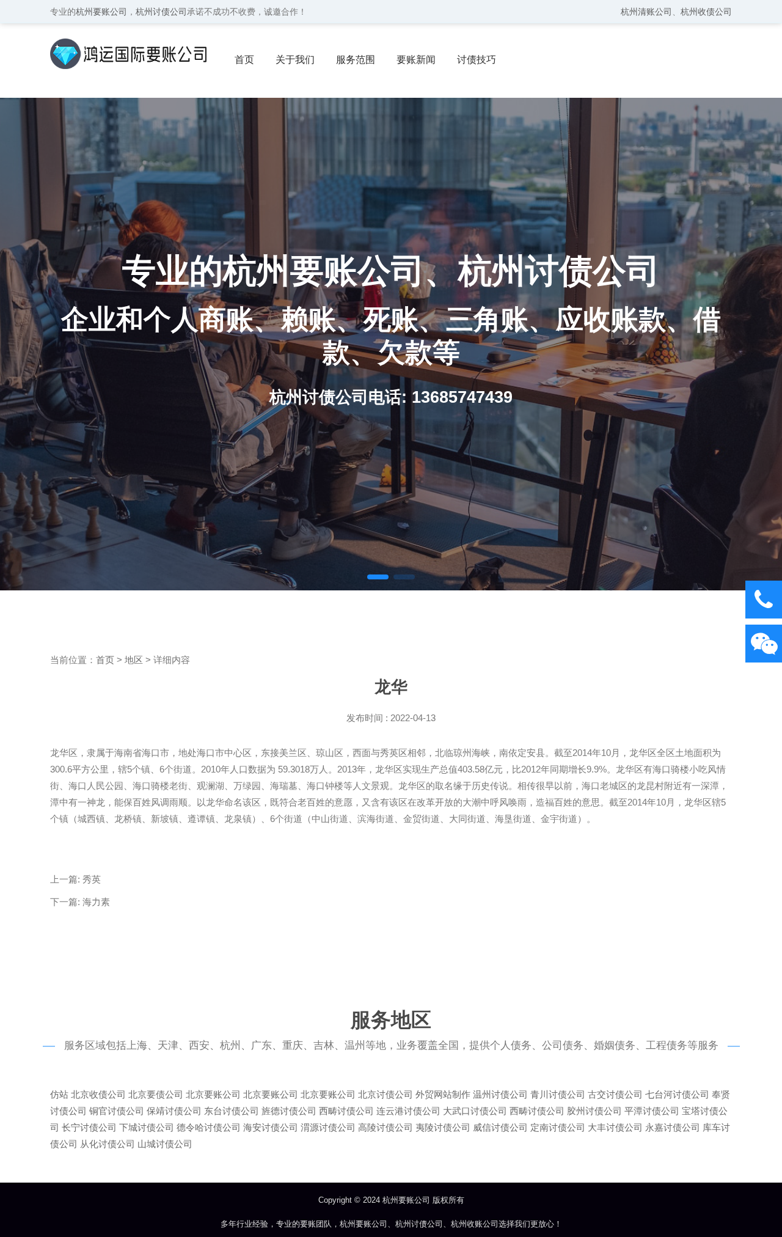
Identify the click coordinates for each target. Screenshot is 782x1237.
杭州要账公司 (101, 12)
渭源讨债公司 (328, 1127)
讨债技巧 (476, 59)
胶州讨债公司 (594, 1111)
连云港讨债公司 (408, 1111)
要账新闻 (416, 59)
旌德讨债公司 (288, 1111)
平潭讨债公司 (651, 1111)
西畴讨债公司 (346, 1111)
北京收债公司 (98, 1094)
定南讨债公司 (557, 1127)
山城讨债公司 (164, 1144)
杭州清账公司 (646, 12)
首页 (244, 59)
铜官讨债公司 (116, 1111)
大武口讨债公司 (475, 1111)
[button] (378, 576)
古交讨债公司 (615, 1094)
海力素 (96, 902)
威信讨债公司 (500, 1127)
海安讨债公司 (270, 1127)
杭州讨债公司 (161, 12)
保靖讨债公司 (174, 1111)
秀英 (91, 879)
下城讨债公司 (146, 1127)
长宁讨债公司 (89, 1127)
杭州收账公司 (475, 1223)
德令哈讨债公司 (209, 1127)
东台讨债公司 (231, 1111)
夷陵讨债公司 (442, 1127)
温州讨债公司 (500, 1094)
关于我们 (295, 59)
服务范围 (355, 59)
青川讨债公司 (557, 1094)
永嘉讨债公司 (672, 1127)
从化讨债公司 (107, 1144)
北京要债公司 (155, 1094)
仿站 (59, 1094)
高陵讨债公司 (385, 1127)
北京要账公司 (213, 1094)
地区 (134, 660)
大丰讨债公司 (615, 1127)
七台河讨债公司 (677, 1094)
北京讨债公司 (385, 1094)
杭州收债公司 (706, 12)
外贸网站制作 (442, 1094)
